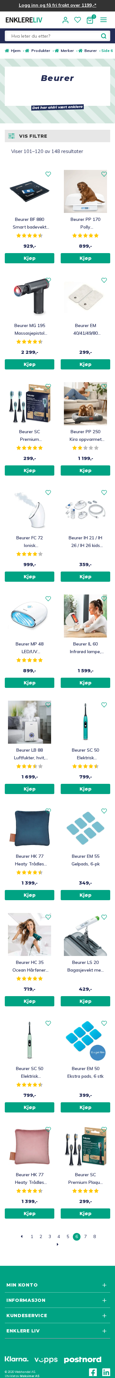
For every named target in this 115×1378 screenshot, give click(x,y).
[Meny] (103, 19)
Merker (67, 50)
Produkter (40, 50)
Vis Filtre (33, 136)
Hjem (15, 50)
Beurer (90, 50)
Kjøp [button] (29, 258)
